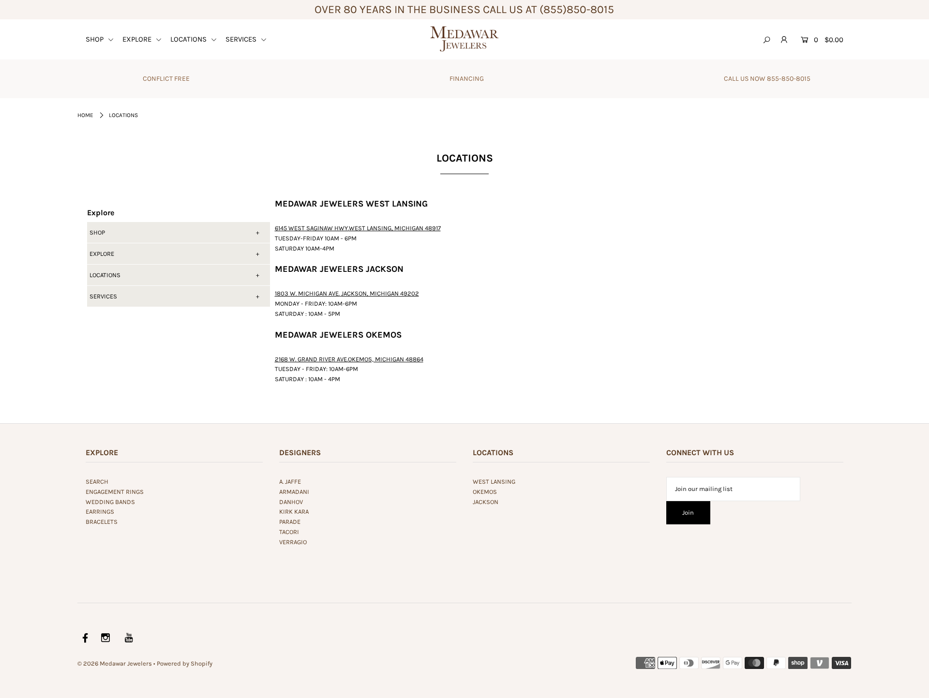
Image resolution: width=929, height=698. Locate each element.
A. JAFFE (290, 481)
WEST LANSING (494, 481)
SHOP (95, 39)
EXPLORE (137, 39)
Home (85, 115)
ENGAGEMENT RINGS (115, 491)
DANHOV (291, 501)
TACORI (289, 531)
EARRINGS (100, 511)
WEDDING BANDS (110, 501)
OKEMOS (485, 491)
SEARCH (97, 481)
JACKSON (485, 501)
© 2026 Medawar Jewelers (114, 663)
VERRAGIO (293, 542)
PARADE (289, 521)
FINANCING (467, 78)
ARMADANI (294, 491)
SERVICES (241, 39)
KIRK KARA (294, 511)
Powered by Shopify (184, 663)
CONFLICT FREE (166, 78)
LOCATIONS (189, 39)
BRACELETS (102, 521)
